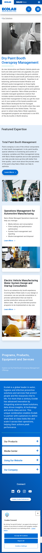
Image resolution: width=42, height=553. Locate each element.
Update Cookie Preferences (20, 499)
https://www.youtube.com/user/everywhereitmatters (30, 491)
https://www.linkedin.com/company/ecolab (13, 491)
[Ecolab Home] (8, 9)
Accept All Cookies (21, 535)
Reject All (21, 541)
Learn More (9, 172)
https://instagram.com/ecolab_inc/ (24, 491)
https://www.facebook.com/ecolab (19, 491)
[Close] (38, 513)
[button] (29, 9)
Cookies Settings (21, 546)
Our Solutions (7, 18)
